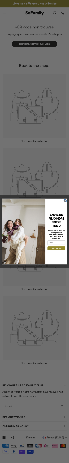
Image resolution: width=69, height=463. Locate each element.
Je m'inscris (56, 248)
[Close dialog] (65, 200)
